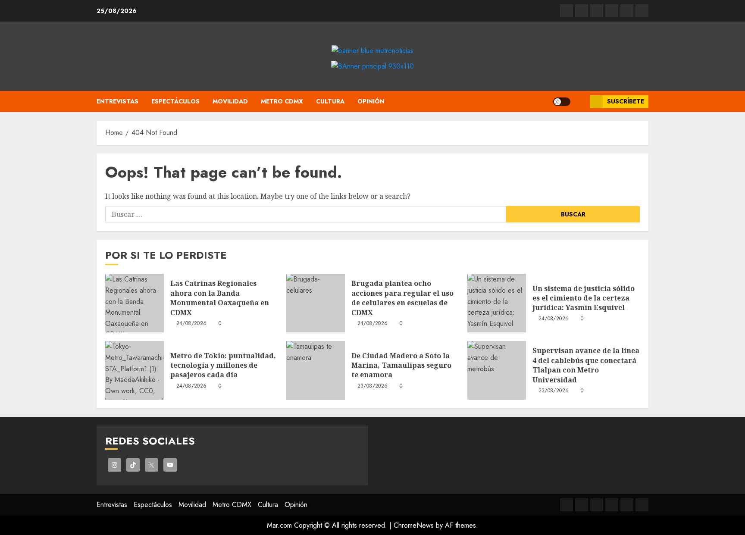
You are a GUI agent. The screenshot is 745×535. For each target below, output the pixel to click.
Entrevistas (117, 101)
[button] (580, 101)
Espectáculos (175, 101)
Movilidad (230, 101)
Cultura (330, 101)
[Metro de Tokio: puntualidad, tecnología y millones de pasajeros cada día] (134, 370)
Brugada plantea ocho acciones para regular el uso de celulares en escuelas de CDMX (402, 297)
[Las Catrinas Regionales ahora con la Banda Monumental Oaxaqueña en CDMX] (134, 303)
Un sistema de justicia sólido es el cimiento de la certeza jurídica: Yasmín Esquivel (583, 298)
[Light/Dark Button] (561, 101)
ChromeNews (414, 525)
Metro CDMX (282, 101)
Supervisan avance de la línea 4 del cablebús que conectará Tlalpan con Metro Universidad (585, 365)
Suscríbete (625, 101)
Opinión (371, 101)
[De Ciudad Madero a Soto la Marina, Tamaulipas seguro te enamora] (315, 370)
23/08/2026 (372, 386)
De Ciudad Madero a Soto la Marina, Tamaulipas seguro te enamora (401, 365)
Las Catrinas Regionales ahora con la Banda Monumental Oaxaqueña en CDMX (219, 297)
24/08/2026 (191, 323)
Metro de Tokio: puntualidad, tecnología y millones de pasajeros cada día (223, 365)
